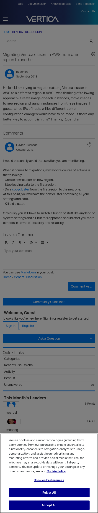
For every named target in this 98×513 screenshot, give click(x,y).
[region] (49, 473)
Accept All (49, 505)
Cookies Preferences (49, 480)
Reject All (49, 492)
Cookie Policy (56, 471)
